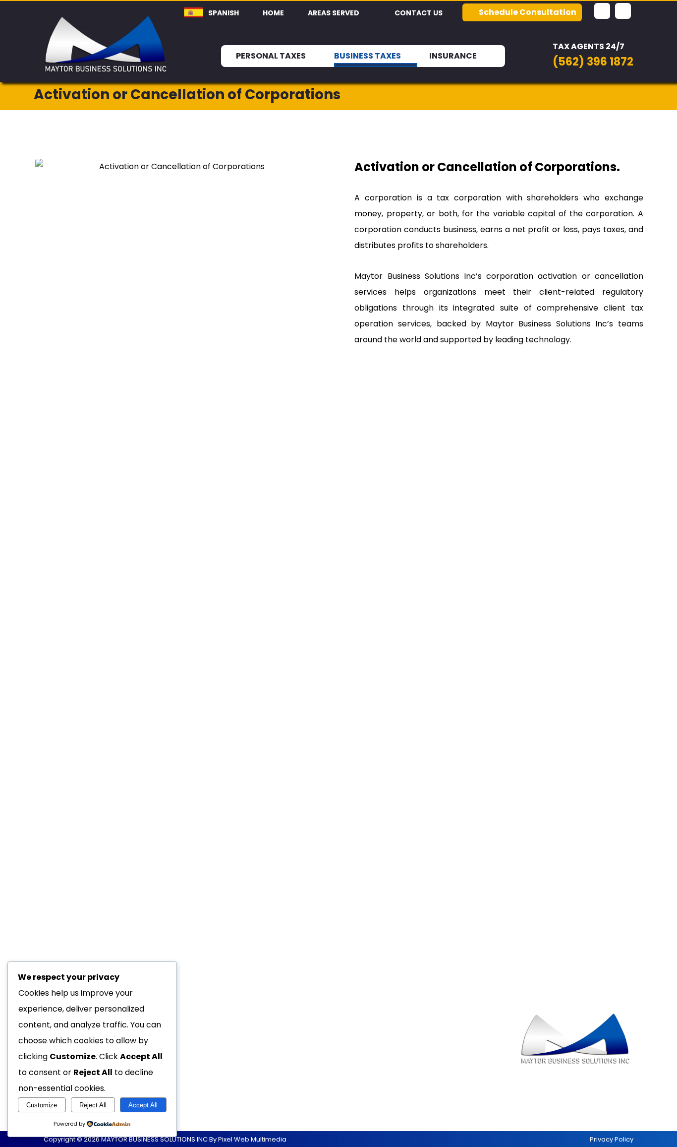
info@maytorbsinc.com (418, 1076)
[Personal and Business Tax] (106, 43)
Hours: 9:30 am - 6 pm (415, 1060)
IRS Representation (235, 1108)
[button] (602, 11)
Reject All (93, 1105)
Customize (41, 1105)
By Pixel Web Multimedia (247, 1139)
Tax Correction (226, 1060)
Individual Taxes (227, 1044)
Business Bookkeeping (240, 1076)
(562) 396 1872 (401, 1044)
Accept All (143, 1105)
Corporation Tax (230, 1092)
